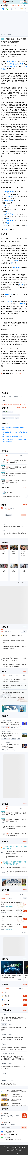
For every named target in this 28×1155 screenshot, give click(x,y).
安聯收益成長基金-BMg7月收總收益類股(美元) (11, 903)
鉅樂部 (18, 1147)
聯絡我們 (21, 1150)
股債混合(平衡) (9, 906)
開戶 (25, 904)
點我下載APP (19, 373)
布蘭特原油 (9, 221)
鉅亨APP (9, 1147)
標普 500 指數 (11, 66)
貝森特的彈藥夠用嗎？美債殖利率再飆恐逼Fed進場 (14, 552)
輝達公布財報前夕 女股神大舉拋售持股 (12, 437)
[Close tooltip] (23, 12)
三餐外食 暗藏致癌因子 (23, 571)
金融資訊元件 (14, 1150)
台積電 (7, 1000)
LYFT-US (21, 285)
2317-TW (8, 301)
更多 (17, 418)
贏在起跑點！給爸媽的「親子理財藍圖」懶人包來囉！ (14, 405)
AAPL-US (8, 294)
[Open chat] (25, 9)
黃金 (5, 225)
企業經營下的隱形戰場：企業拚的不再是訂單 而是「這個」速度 (4, 552)
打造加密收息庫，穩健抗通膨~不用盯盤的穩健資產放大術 (16, 475)
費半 (6, 205)
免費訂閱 (24, 1127)
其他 (7, 921)
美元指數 (7, 229)
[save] (20, 9)
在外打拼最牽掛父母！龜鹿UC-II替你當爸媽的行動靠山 (14, 571)
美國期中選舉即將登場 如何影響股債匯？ (14, 527)
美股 (4, 34)
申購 (25, 911)
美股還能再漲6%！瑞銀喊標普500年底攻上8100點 (4, 571)
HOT (7, 460)
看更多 (24, 487)
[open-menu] (1, 5)
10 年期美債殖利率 (9, 214)
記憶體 (7, 996)
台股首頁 (18, 408)
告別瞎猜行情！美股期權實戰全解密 (13, 370)
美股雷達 (9, 34)
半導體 (7, 1004)
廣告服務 (7, 1150)
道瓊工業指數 (11, 61)
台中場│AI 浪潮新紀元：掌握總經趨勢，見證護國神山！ (16, 461)
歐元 (17, 260)
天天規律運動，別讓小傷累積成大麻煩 (23, 552)
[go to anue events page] (21, 5)
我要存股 (24, 408)
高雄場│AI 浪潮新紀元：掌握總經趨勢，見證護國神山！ (16, 482)
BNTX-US (12, 239)
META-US (16, 268)
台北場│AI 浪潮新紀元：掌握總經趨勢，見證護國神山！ (16, 468)
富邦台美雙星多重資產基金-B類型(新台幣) (12, 910)
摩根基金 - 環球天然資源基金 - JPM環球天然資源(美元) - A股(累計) (11, 925)
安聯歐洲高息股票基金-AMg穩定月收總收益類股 (11, 917)
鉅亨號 (14, 1147)
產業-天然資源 (9, 929)
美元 (7, 212)
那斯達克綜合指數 (16, 64)
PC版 (4, 1147)
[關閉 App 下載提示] (1, 2)
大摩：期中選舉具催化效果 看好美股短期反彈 (15, 534)
